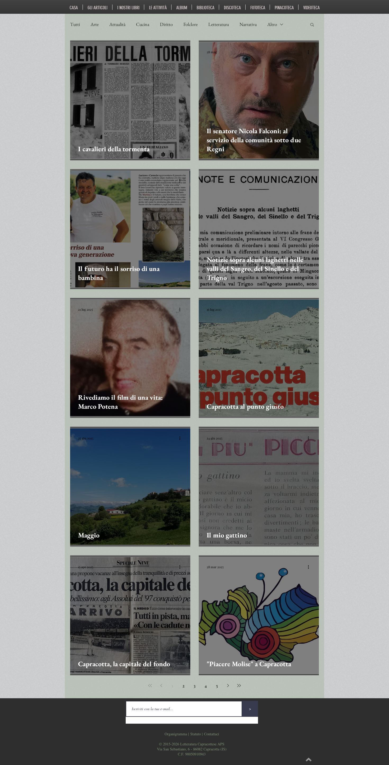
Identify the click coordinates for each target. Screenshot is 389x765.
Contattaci (211, 733)
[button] (312, 25)
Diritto (166, 24)
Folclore (190, 24)
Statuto (195, 733)
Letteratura (218, 24)
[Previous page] (161, 685)
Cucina (142, 24)
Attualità (117, 24)
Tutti (75, 24)
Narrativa (248, 24)
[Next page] (228, 685)
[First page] (150, 685)
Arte (95, 24)
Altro (272, 24)
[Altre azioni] (181, 52)
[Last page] (239, 685)
